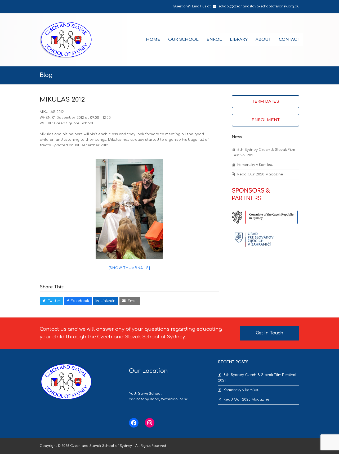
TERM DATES (265, 101)
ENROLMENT (266, 120)
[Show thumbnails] (129, 268)
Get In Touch (269, 333)
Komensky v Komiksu (255, 165)
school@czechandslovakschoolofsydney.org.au (258, 6)
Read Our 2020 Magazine (260, 174)
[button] (51, 301)
